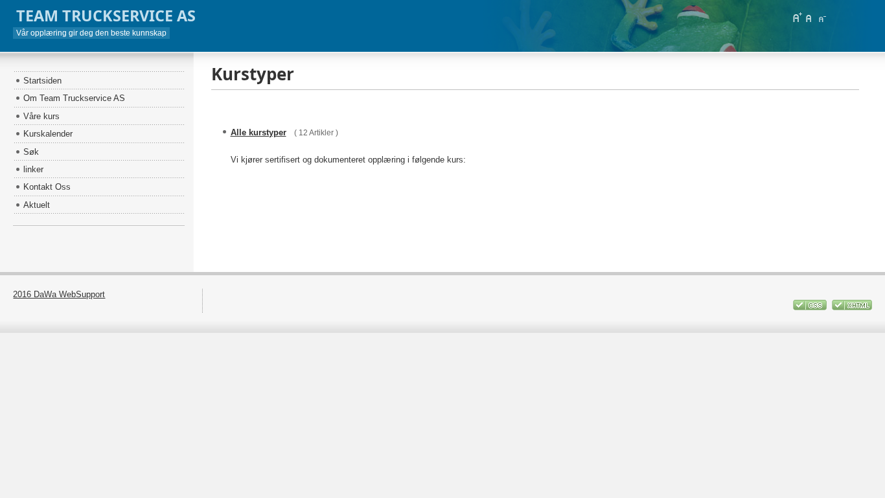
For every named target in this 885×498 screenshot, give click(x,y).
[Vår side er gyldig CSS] (811, 307)
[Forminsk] (821, 17)
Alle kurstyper (258, 132)
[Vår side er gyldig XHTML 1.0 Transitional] (852, 307)
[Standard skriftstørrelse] (809, 17)
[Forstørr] (797, 17)
